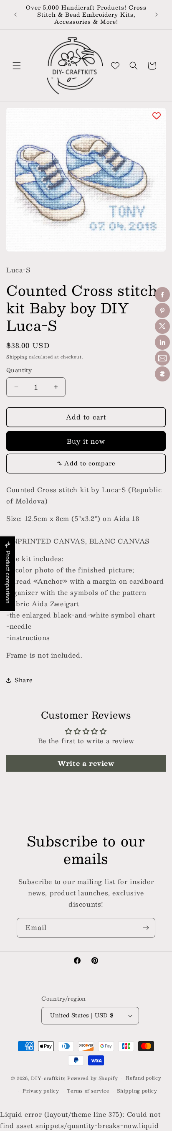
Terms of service (88, 1091)
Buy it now (86, 441)
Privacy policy (41, 1091)
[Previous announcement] (15, 14)
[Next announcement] (156, 14)
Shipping (17, 356)
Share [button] (24, 680)
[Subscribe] (146, 928)
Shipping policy (137, 1091)
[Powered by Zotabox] (162, 373)
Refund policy (143, 1078)
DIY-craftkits (48, 1078)
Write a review (86, 763)
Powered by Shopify (92, 1078)
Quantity (19, 370)
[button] (17, 65)
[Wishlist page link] (115, 65)
